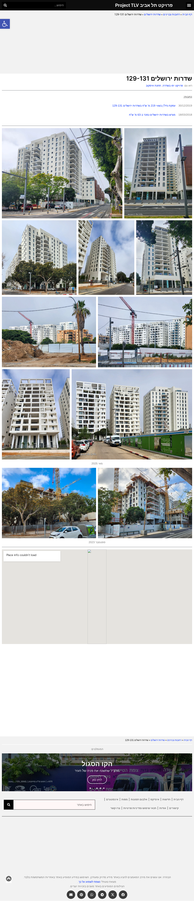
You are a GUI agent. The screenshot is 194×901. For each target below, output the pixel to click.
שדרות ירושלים (152, 14)
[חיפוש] (5, 5)
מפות (124, 799)
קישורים (174, 808)
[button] (5, 24)
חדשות (166, 799)
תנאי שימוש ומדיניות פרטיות (139, 808)
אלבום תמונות (139, 799)
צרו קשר (115, 808)
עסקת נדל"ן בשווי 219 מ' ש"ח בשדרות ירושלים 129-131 (143, 105)
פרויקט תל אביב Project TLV (144, 5)
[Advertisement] (97, 45)
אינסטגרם (112, 799)
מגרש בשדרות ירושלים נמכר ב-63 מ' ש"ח (152, 114)
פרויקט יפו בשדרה (173, 85)
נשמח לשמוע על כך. (89, 881)
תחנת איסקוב (153, 85)
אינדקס (154, 799)
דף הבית (187, 14)
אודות (162, 808)
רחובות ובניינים (171, 14)
